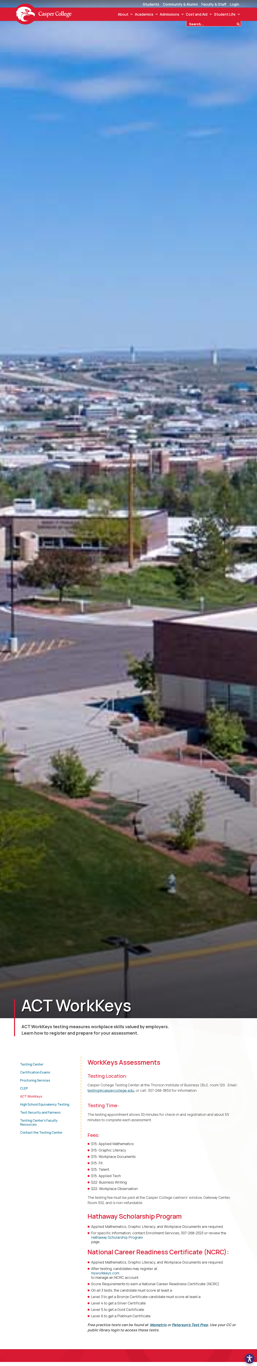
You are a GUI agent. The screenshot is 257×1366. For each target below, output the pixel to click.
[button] (250, 1359)
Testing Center (31, 1064)
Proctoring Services (35, 1080)
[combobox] (211, 23)
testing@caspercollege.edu (111, 1090)
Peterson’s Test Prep (190, 1324)
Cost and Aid (196, 14)
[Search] (239, 23)
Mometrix (158, 1324)
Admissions (169, 14)
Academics (144, 14)
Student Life (225, 14)
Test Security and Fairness (40, 1112)
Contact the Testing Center (41, 1132)
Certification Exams (35, 1072)
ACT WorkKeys (31, 1096)
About (123, 14)
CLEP (24, 1088)
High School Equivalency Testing (44, 1104)
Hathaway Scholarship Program (117, 1237)
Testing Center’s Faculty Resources (39, 1122)
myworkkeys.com (105, 1273)
